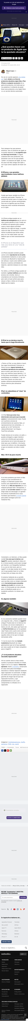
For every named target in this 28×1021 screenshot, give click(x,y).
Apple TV (4, 928)
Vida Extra (16, 964)
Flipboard (19, 58)
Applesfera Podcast (7, 922)
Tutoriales (16, 922)
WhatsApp (4, 933)
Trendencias (5, 991)
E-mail (22, 58)
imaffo (23, 742)
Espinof (16, 974)
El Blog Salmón (18, 991)
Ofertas (16, 930)
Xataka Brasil (5, 1006)
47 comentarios (7, 58)
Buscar (26, 947)
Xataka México (5, 1004)
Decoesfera (4, 994)
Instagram (17, 909)
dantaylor (4, 744)
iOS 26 (16, 936)
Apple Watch (17, 928)
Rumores (4, 930)
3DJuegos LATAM (18, 1004)
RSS (21, 909)
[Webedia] (6, 955)
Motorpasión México (19, 1010)
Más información (5, 1019)
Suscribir (23, 897)
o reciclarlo (15, 666)
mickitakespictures (14, 742)
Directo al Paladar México (6, 1011)
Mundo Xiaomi (5, 970)
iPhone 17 (4, 936)
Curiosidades (10, 747)
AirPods (16, 925)
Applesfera (4, 966)
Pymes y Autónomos (19, 994)
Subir (22, 954)
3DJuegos (16, 962)
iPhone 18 (14, 25)
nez (13, 744)
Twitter (16, 58)
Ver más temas (6, 941)
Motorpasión (17, 982)
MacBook (16, 933)
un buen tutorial (21, 495)
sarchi (17, 744)
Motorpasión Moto (18, 984)
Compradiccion (5, 996)
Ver (15, 817)
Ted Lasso (21, 25)
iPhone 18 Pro (6, 25)
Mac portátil (5, 925)
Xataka (3, 962)
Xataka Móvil (5, 964)
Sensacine (16, 972)
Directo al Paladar (6, 982)
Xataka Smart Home (6, 968)
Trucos (17, 747)
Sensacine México (18, 1006)
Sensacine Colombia (19, 1008)
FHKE (9, 744)
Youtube (14, 909)
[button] (11, 71)
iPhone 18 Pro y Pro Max (19, 885)
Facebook (13, 58)
